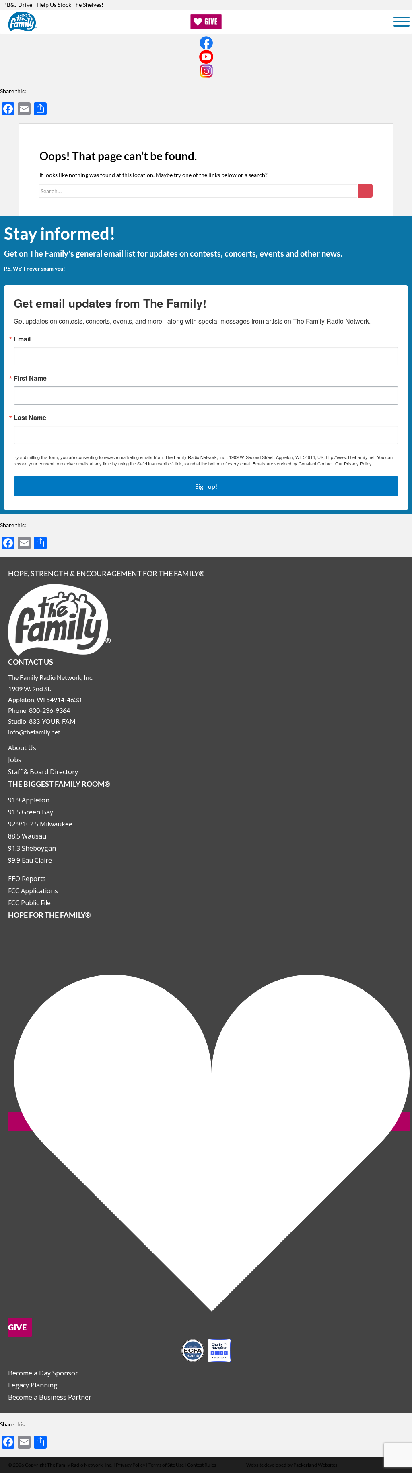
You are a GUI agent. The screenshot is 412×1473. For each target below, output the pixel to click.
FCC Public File (29, 902)
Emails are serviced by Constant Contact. (293, 463)
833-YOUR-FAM (52, 721)
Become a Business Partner (49, 1397)
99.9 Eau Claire (30, 860)
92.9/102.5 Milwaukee (40, 824)
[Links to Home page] (59, 619)
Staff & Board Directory (43, 771)
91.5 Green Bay (30, 812)
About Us (22, 747)
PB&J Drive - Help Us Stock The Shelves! (53, 4)
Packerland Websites (315, 1465)
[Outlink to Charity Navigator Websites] (206, 1349)
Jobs (14, 759)
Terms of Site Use (166, 1465)
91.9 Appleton (28, 800)
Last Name (30, 417)
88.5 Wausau (27, 836)
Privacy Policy (130, 1465)
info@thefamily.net (34, 732)
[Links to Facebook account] (206, 43)
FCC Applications (33, 890)
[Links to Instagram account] (206, 71)
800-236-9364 (49, 710)
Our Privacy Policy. (354, 463)
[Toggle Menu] (401, 22)
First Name (30, 378)
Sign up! (206, 486)
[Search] (365, 191)
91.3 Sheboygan (32, 848)
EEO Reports (27, 878)
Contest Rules (201, 1465)
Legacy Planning (33, 1385)
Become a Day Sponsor (43, 1373)
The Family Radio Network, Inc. (80, 1465)
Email (22, 339)
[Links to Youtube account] (206, 57)
